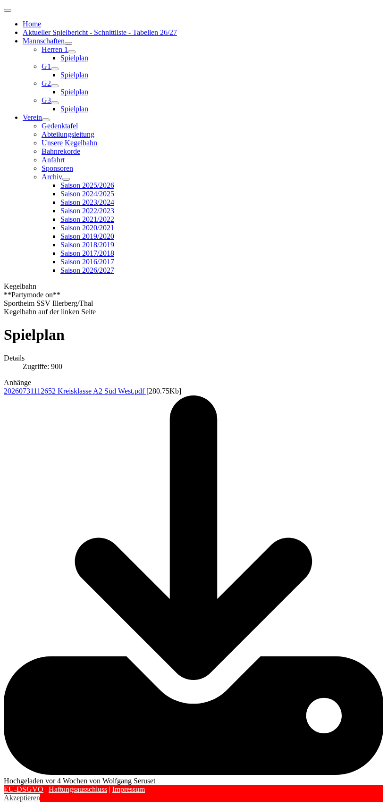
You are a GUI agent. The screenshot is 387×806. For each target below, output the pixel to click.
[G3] (55, 102)
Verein (32, 117)
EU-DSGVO (23, 789)
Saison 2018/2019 (87, 245)
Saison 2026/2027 (87, 270)
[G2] (55, 85)
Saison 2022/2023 (87, 211)
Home (32, 24)
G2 (46, 83)
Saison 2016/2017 (87, 262)
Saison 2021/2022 (87, 219)
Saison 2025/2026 (87, 185)
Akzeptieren (22, 798)
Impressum (128, 789)
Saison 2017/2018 (87, 253)
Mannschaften (44, 41)
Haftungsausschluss (78, 789)
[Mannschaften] (68, 43)
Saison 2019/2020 (87, 236)
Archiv (52, 177)
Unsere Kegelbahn (69, 143)
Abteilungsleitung (68, 134)
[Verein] (46, 119)
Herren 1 (55, 49)
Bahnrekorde (61, 151)
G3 (46, 100)
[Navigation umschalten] (7, 10)
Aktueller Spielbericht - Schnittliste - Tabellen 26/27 (100, 32)
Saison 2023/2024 (87, 202)
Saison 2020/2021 (87, 228)
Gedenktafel (60, 126)
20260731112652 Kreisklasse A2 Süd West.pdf (75, 391)
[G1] (55, 68)
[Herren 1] (72, 51)
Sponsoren (57, 168)
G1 (46, 66)
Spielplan (74, 58)
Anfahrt (53, 160)
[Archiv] (66, 179)
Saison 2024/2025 (87, 194)
